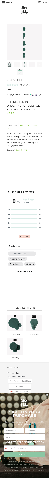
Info (21, 125)
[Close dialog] (47, 395)
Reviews (11, 129)
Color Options (32, 125)
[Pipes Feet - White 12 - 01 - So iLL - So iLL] (24, 42)
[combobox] (11, 392)
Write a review (24, 237)
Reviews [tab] (14, 246)
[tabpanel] (24, 274)
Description (13, 125)
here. (11, 113)
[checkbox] (30, 264)
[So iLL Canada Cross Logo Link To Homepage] (24, 10)
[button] (24, 95)
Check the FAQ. (21, 150)
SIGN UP (24, 454)
